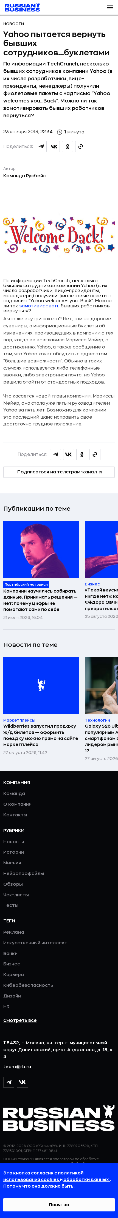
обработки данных (86, 1179)
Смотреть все (20, 1020)
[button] (110, 7)
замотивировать (39, 306)
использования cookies (31, 1179)
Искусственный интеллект (35, 943)
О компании (17, 804)
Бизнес (11, 964)
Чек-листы (16, 895)
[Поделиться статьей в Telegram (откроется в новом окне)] (41, 146)
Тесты (10, 905)
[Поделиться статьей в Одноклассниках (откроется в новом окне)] (67, 146)
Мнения (12, 863)
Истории (13, 852)
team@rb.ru (17, 1067)
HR (6, 1007)
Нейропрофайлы (23, 873)
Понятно (59, 1205)
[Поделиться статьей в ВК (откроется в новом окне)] (54, 146)
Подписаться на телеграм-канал (57, 472)
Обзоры (13, 884)
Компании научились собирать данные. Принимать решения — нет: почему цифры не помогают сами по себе (40, 600)
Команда (14, 793)
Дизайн (12, 996)
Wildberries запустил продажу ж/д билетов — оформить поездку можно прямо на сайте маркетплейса (40, 735)
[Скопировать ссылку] (80, 146)
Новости (13, 24)
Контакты (15, 815)
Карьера (13, 975)
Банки (10, 953)
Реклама (13, 932)
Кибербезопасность (28, 985)
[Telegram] (8, 1082)
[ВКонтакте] (22, 1082)
